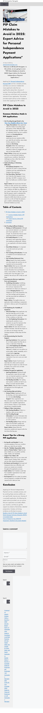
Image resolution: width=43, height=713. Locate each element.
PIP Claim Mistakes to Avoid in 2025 (15, 212)
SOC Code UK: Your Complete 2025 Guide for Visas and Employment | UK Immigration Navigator (7, 691)
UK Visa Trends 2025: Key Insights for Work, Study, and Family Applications (7, 648)
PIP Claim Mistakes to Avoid (19, 513)
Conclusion (9, 222)
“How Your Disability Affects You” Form (15, 123)
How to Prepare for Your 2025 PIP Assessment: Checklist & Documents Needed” (14, 519)
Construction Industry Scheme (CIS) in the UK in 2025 (7, 616)
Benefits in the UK (7, 513)
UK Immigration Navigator (10, 1)
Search (4, 580)
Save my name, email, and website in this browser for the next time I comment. (13, 565)
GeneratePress (33, 711)
